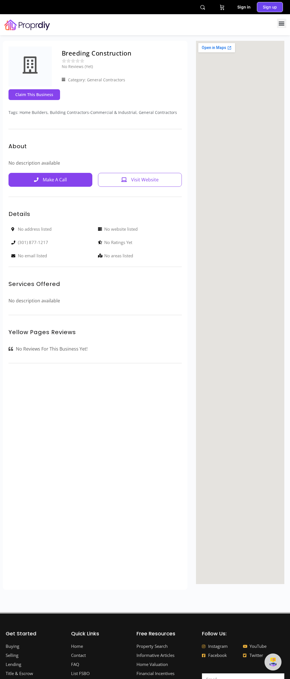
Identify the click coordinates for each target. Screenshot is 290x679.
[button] (281, 23)
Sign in (244, 7)
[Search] (202, 7)
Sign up (270, 7)
